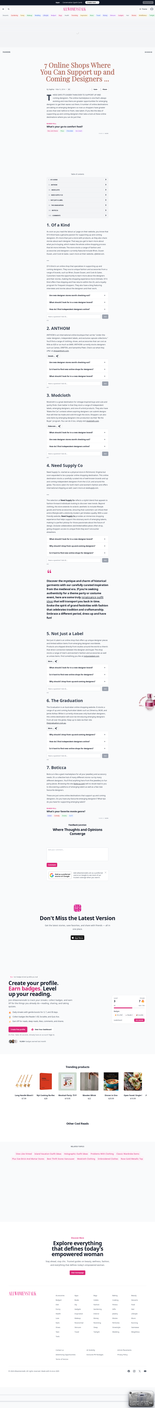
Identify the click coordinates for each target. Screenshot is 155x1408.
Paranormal (79, 1323)
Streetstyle (116, 1327)
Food (133, 1305)
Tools (58, 1336)
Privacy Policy (122, 1355)
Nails (58, 1323)
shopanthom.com (61, 351)
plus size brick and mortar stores (28, 1158)
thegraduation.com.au (56, 723)
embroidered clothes (108, 1158)
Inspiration (83, 15)
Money (105, 15)
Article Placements (124, 1350)
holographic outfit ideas (76, 1153)
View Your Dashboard (43, 1029)
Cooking (115, 1300)
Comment (52, 865)
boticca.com (79, 783)
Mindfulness (143, 15)
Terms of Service (62, 1359)
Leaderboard (118, 1020)
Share (105, 89)
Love (57, 1318)
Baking (115, 1295)
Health (67, 15)
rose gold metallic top (132, 1158)
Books (77, 1300)
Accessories (60, 1295)
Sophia (51, 89)
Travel (98, 15)
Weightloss (135, 1332)
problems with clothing (102, 1153)
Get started (139, 1020)
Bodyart (53, 15)
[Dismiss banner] (105, 872)
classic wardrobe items (127, 1153)
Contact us (60, 1350)
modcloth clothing (86, 1158)
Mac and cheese (53, 131)
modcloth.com (92, 421)
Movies (134, 15)
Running (134, 1323)
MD (69, 89)
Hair (127, 15)
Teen (57, 1332)
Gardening (14, 15)
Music (92, 15)
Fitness (115, 1305)
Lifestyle (45, 15)
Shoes (58, 1327)
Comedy (56, 816)
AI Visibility (91, 1350)
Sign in (51, 1035)
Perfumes (116, 1323)
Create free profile (18, 1029)
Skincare (113, 15)
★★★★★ (148, 52)
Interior (96, 1314)
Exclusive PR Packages (95, 1355)
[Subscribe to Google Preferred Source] (60, 875)
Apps (76, 1295)
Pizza (62, 131)
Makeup (29, 15)
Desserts (5, 15)
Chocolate (70, 131)
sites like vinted (24, 1153)
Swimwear (135, 1327)
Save (95, 89)
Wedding (37, 15)
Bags (60, 15)
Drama (64, 816)
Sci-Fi (71, 816)
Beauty (134, 1295)
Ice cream (79, 131)
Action (50, 816)
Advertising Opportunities (66, 1355)
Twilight (96, 1332)
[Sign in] (152, 9)
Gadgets (121, 15)
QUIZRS (106, 133)
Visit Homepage (77, 1273)
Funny (22, 15)
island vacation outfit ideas (47, 1153)
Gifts (114, 1309)
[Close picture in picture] (130, 1393)
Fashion (96, 1305)
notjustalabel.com (91, 656)
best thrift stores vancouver (60, 1158)
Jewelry (115, 1314)
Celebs (96, 1300)
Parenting (75, 15)
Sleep (95, 1327)
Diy (76, 1305)
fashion (6, 52)
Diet (57, 1305)
